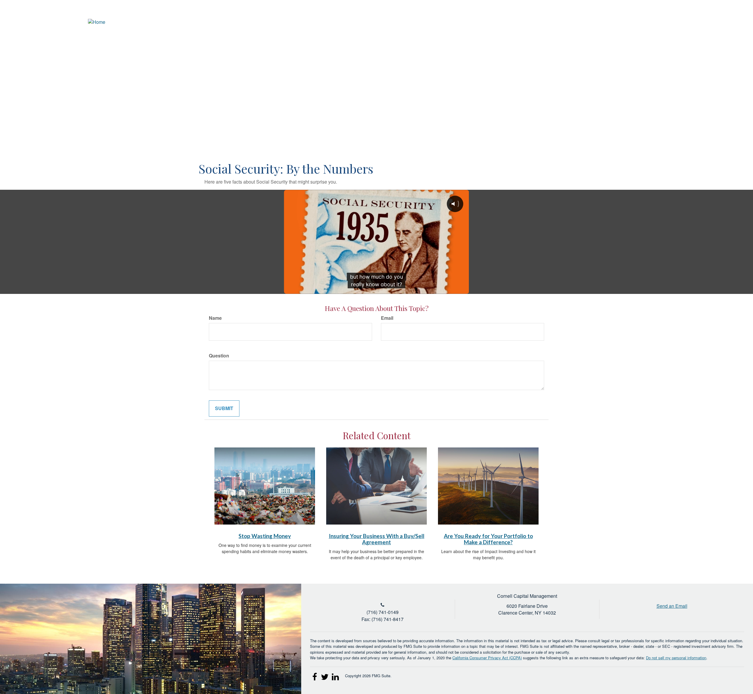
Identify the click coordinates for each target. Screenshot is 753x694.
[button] (631, 42)
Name (215, 318)
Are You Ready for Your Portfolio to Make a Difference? (488, 539)
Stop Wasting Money (265, 536)
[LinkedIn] (718, 22)
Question (219, 355)
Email (387, 318)
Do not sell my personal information (676, 657)
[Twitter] (707, 22)
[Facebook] (729, 22)
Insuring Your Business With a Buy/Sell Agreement (376, 539)
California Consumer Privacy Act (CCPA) (487, 657)
